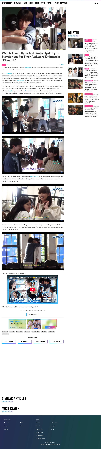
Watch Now (32, 314)
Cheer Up (28, 67)
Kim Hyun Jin (34, 176)
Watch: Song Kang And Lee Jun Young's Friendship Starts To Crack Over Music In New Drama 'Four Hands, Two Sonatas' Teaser (92, 112)
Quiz (25, 3)
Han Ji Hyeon (19, 331)
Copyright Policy (40, 435)
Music (56, 3)
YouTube (22, 426)
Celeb (37, 3)
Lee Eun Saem (29, 91)
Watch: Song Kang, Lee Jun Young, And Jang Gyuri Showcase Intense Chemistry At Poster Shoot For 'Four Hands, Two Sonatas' (91, 61)
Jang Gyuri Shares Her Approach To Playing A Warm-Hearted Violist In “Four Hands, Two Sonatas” (92, 99)
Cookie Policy (39, 432)
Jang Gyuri (11, 91)
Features (63, 3)
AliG (62, 64)
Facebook (9, 341)
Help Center (54, 426)
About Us (38, 422)
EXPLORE (17, 3)
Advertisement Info (41, 438)
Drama (3, 64)
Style (43, 3)
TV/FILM (49, 3)
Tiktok (57, 341)
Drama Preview (87, 40)
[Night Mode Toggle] (98, 3)
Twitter (25, 341)
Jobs (52, 429)
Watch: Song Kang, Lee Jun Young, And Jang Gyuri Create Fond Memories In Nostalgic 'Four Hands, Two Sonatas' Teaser (91, 47)
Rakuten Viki (54, 444)
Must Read (9, 408)
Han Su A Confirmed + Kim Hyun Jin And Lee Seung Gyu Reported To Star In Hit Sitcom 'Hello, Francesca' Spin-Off (92, 74)
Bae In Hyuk (20, 80)
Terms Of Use (39, 426)
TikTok (21, 422)
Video (31, 3)
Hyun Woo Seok (35, 331)
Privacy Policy (39, 429)
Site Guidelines (55, 422)
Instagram (41, 341)
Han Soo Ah (27, 331)
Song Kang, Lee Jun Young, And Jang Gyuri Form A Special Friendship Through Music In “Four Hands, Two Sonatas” (91, 87)
